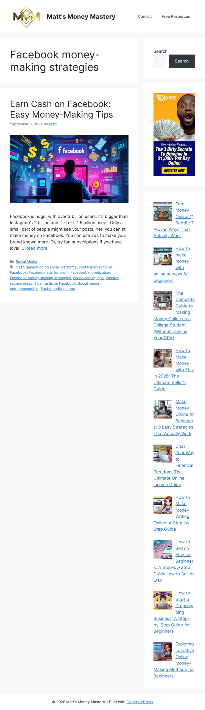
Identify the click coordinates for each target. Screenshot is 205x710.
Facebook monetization (90, 272)
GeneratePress (139, 701)
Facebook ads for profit (48, 272)
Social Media (26, 261)
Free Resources (176, 16)
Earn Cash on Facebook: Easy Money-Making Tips (61, 109)
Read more (36, 248)
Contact (145, 16)
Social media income (57, 288)
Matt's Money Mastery (81, 16)
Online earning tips (88, 278)
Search (161, 51)
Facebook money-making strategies (40, 278)
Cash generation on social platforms (46, 267)
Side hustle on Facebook (55, 283)
